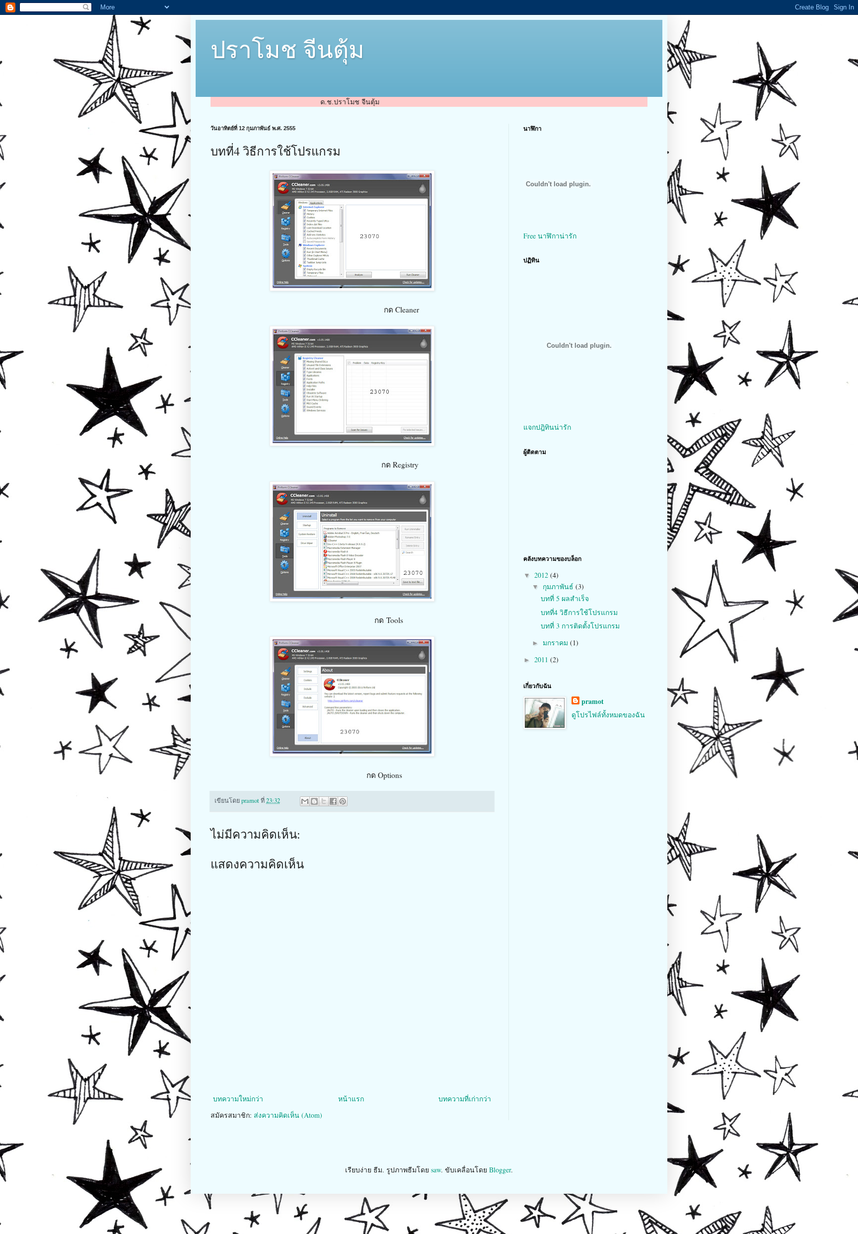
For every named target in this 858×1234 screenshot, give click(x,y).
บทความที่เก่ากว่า (464, 1098)
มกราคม (556, 642)
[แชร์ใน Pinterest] (343, 801)
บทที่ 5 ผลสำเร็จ (565, 598)
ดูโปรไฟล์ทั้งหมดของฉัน (608, 714)
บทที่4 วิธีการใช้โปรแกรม (579, 612)
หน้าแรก (351, 1098)
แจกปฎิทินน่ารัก (547, 427)
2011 (542, 659)
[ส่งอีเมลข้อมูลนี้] (305, 801)
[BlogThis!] (314, 801)
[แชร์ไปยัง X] (324, 801)
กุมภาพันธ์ (559, 586)
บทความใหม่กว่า (238, 1098)
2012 (542, 575)
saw (436, 1169)
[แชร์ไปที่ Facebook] (333, 801)
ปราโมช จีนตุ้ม (287, 49)
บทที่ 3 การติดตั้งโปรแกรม (580, 625)
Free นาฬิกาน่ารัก (549, 235)
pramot (592, 701)
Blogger (500, 1169)
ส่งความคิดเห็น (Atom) (288, 1115)
